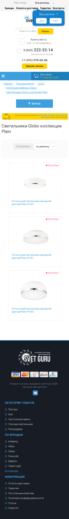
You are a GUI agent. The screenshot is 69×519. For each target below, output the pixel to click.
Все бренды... (12, 471)
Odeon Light (14, 466)
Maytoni (12, 461)
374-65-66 (34, 60)
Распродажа (15, 429)
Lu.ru (44, 387)
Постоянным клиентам (21, 493)
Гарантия (45, 8)
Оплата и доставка (27, 8)
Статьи (12, 503)
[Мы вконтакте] (34, 394)
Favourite (13, 456)
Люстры (12, 409)
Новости (13, 508)
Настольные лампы (19, 419)
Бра (10, 414)
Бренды (9, 8)
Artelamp (13, 441)
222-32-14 (38, 50)
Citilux (11, 446)
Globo (11, 451)
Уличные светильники (20, 424)
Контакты (58, 8)
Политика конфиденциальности (26, 498)
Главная (7, 84)
